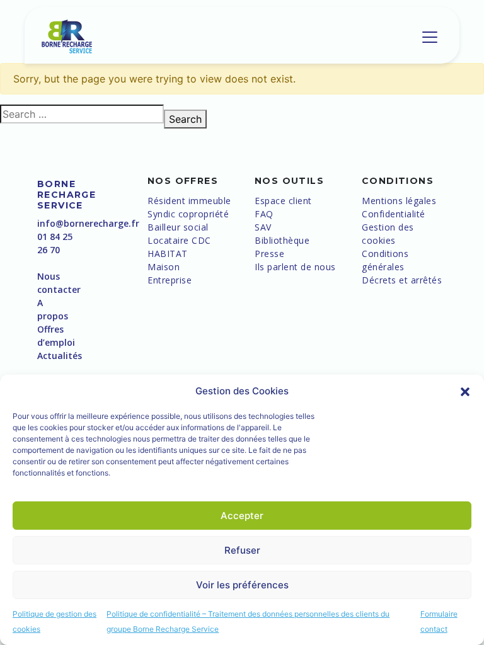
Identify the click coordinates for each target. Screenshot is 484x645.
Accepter (242, 516)
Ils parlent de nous (295, 267)
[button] (465, 391)
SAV (263, 227)
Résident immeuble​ (189, 201)
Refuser (242, 550)
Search (185, 119)
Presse (269, 254)
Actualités (59, 356)
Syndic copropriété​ (188, 214)
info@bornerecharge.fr (88, 223)
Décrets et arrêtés (402, 280)
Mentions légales (399, 201)
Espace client (283, 201)
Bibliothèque (282, 240)
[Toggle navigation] (430, 37)
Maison (163, 267)
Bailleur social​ (178, 227)
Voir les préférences (242, 585)
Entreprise (169, 280)
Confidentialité (393, 214)
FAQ (264, 214)
